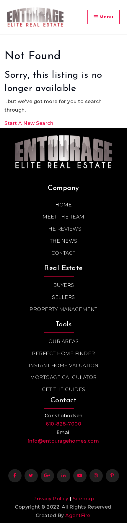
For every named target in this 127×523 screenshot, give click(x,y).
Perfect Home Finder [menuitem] (63, 353)
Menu (105, 16)
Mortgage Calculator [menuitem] (63, 377)
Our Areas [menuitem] (63, 341)
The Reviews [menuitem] (64, 229)
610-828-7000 (63, 424)
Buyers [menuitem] (63, 285)
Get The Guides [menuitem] (63, 389)
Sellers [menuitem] (63, 297)
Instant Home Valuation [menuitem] (64, 365)
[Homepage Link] (63, 150)
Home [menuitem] (63, 205)
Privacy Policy (50, 499)
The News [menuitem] (63, 241)
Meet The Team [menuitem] (63, 217)
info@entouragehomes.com (63, 441)
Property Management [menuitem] (63, 309)
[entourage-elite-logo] (35, 16)
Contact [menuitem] (63, 253)
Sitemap (83, 499)
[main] (63, 81)
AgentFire (77, 515)
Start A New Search (28, 123)
